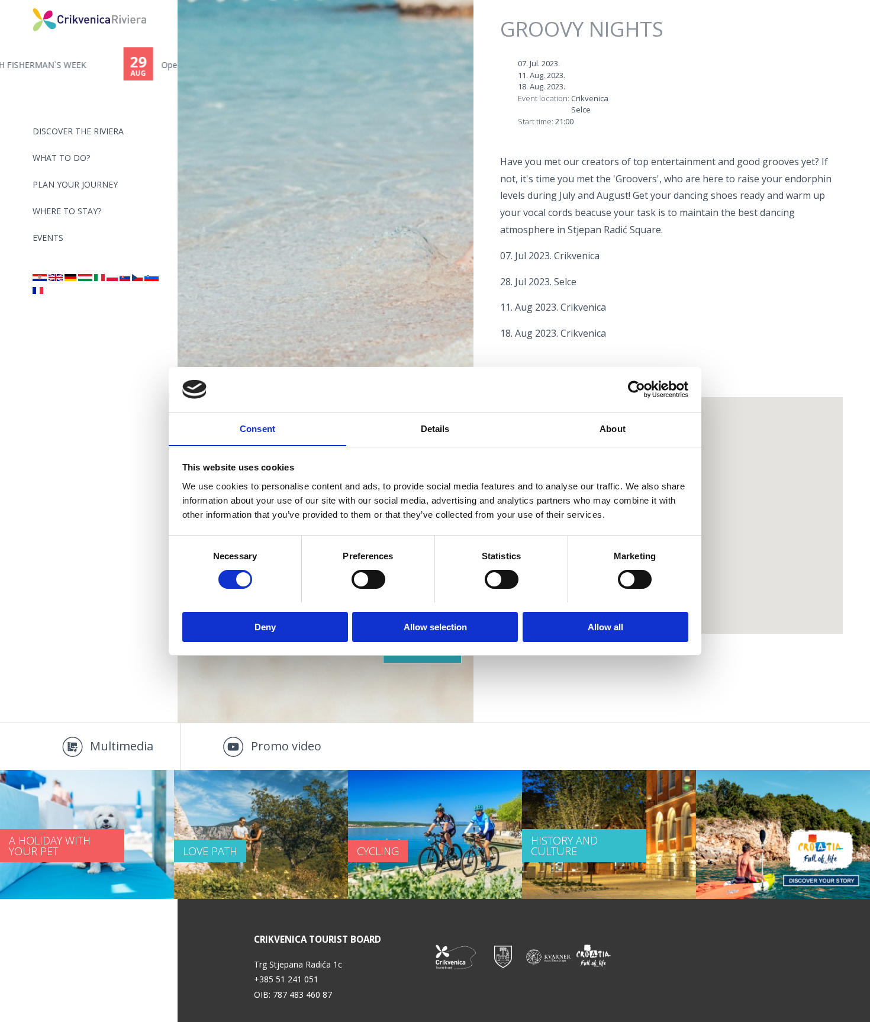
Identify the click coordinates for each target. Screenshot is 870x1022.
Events (48, 237)
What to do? (61, 157)
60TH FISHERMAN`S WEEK (89, 64)
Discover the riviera (78, 131)
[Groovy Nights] (40, 277)
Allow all (605, 626)
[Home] (25, 5)
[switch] (368, 579)
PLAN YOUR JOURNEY (75, 184)
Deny (265, 626)
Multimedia (121, 746)
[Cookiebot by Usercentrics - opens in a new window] (636, 389)
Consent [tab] (257, 428)
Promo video (286, 746)
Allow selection (435, 626)
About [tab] (613, 428)
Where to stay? (67, 211)
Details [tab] (435, 428)
